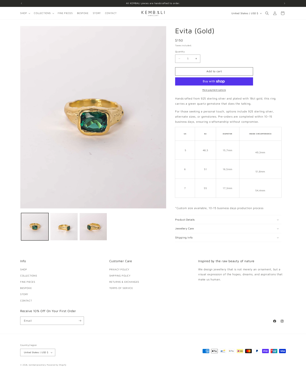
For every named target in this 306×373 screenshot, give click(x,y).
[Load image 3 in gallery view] (93, 226)
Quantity (180, 51)
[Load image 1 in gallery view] (35, 226)
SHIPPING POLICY (120, 275)
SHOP (23, 269)
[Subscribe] (80, 321)
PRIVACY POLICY (119, 269)
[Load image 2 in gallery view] (64, 226)
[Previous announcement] (21, 3)
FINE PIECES (27, 281)
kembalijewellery (37, 365)
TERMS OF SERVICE (121, 287)
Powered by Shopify (57, 365)
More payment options (214, 90)
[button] (25, 13)
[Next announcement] (284, 3)
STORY (24, 294)
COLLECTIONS (28, 275)
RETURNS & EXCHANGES (124, 281)
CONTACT (26, 300)
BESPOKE (26, 287)
